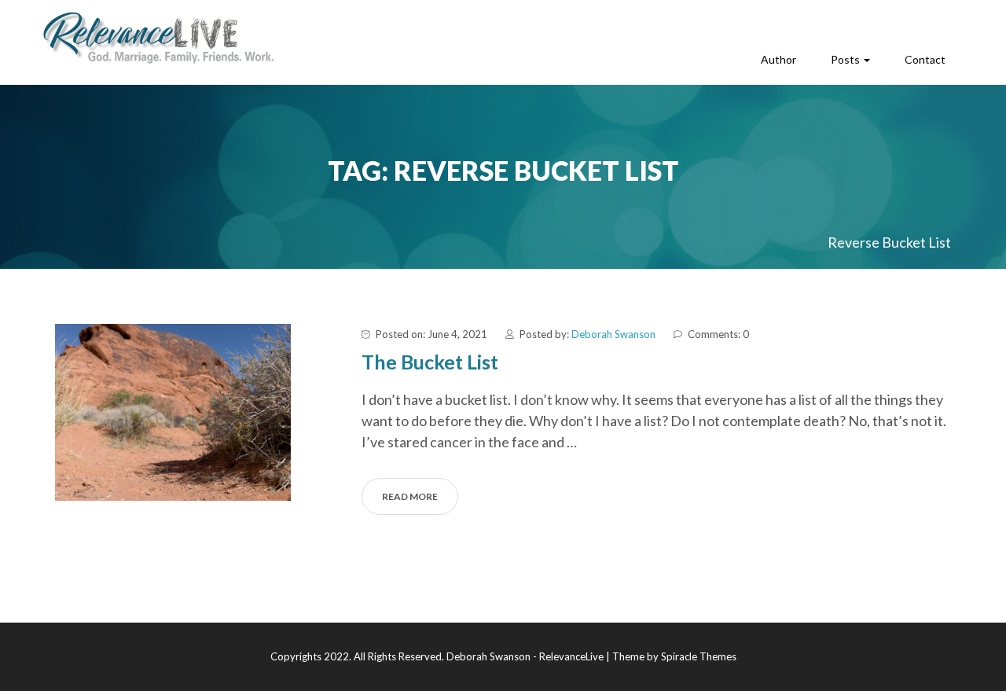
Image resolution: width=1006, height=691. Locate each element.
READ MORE (410, 496)
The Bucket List (430, 361)
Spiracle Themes (698, 656)
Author (778, 59)
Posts (846, 59)
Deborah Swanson (613, 334)
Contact (925, 59)
